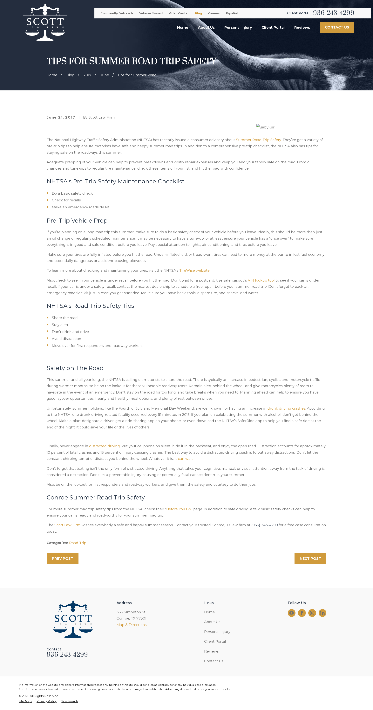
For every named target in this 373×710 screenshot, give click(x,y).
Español (232, 13)
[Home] (45, 22)
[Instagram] (312, 613)
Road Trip (77, 543)
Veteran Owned (151, 13)
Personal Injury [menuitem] (238, 27)
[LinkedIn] (322, 613)
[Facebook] (302, 613)
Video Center (179, 13)
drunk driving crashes (286, 408)
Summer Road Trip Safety (258, 140)
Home (209, 612)
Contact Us (213, 661)
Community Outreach (117, 13)
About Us (212, 622)
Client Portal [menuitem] (273, 27)
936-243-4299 (333, 13)
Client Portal (215, 641)
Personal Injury (217, 632)
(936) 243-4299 (264, 525)
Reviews (211, 651)
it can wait (184, 459)
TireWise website (194, 270)
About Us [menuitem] (206, 27)
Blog (198, 13)
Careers (214, 13)
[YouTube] (291, 613)
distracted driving (104, 446)
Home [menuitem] (182, 27)
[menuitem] (25, 701)
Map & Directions (132, 625)
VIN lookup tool (261, 280)
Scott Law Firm (67, 525)
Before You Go (178, 509)
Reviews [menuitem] (302, 27)
